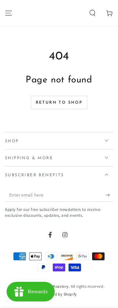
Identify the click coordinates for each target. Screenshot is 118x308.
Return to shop (59, 103)
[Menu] (8, 13)
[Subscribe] (109, 195)
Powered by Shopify (59, 294)
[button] (92, 13)
